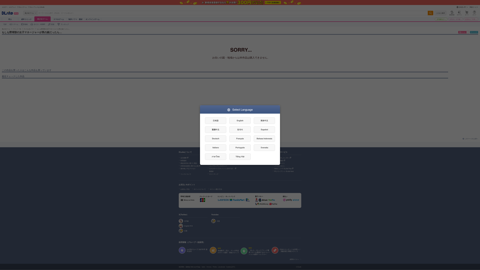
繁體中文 (215, 129)
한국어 (240, 129)
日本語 (215, 120)
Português (240, 147)
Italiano (215, 147)
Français (240, 138)
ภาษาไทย (216, 156)
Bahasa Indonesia (264, 138)
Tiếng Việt (240, 156)
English (240, 120)
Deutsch (215, 138)
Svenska (264, 147)
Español (264, 129)
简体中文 (264, 120)
